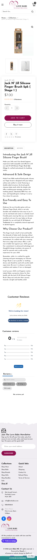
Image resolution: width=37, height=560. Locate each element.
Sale (2, 480)
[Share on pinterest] (16, 134)
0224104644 (9, 505)
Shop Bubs (4, 469)
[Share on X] (11, 134)
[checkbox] (7, 388)
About (21, 467)
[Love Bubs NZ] (18, 5)
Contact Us (22, 472)
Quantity (7, 104)
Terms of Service (24, 478)
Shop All (4, 483)
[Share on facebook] (6, 134)
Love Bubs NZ (14, 549)
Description (8, 148)
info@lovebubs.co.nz (11, 501)
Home (3, 18)
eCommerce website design (14, 553)
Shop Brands (5, 472)
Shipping (21, 469)
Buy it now (17, 125)
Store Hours (9, 509)
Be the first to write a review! (18, 320)
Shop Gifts (4, 475)
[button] (18, 558)
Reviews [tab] (7, 374)
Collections (12, 18)
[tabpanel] (18, 397)
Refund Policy (23, 475)
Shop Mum (5, 467)
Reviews (20, 148)
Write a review (18, 366)
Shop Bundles (5, 478)
